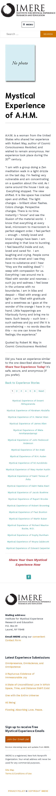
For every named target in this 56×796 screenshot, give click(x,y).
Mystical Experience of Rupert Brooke (28, 499)
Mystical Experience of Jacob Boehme (28, 492)
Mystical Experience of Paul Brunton (28, 512)
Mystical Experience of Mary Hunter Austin (28, 469)
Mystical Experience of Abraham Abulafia (28, 410)
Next (41, 391)
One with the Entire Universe (22, 695)
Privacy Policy (16, 791)
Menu (29, 24)
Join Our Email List (18, 739)
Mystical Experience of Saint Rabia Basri (28, 486)
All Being (10, 702)
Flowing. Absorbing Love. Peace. (24, 709)
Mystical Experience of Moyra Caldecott (28, 541)
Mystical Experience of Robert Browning (28, 505)
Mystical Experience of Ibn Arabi (28, 450)
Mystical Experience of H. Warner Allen (28, 417)
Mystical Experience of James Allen (28, 423)
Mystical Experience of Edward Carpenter (28, 548)
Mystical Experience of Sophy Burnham (28, 535)
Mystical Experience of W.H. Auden (28, 456)
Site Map (9, 770)
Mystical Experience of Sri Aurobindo (28, 463)
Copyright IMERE (38, 791)
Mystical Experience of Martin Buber (28, 518)
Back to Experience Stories (22, 382)
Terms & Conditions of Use (18, 773)
